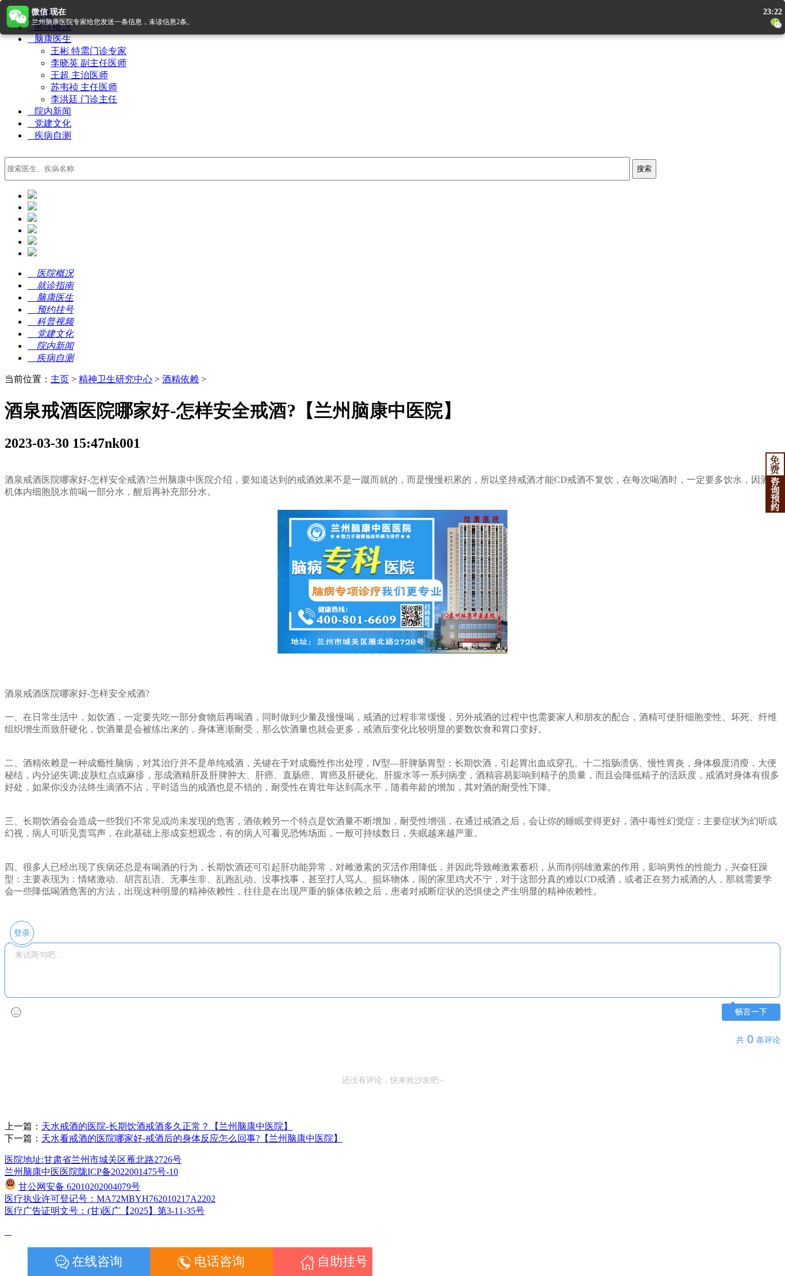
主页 (60, 379)
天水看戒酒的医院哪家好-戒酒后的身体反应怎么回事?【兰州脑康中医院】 (192, 1138)
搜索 (644, 168)
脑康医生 (49, 39)
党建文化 (49, 123)
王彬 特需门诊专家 (88, 51)
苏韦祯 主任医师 (84, 87)
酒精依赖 (180, 379)
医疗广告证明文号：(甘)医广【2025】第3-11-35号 (105, 1211)
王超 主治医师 (79, 75)
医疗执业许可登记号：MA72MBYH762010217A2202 (110, 1199)
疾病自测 (49, 135)
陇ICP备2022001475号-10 (128, 1172)
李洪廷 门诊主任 (84, 99)
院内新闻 (49, 111)
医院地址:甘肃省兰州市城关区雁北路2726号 (93, 1159)
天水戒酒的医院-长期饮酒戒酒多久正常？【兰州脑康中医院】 (167, 1126)
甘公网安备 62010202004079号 (79, 1187)
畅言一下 (751, 1012)
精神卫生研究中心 (115, 379)
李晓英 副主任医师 (88, 63)
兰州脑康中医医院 (41, 1172)
